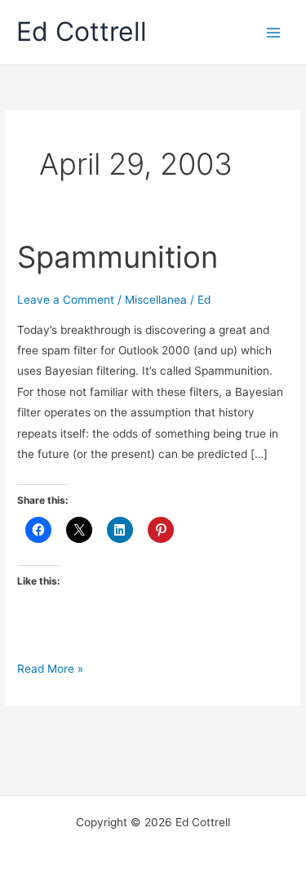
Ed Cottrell (81, 31)
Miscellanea (156, 299)
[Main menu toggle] (273, 32)
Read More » (50, 668)
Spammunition (117, 257)
